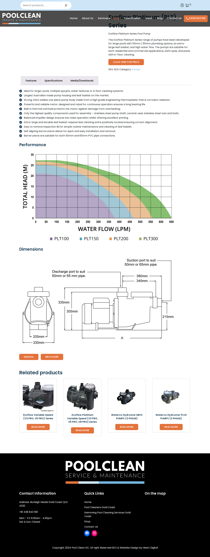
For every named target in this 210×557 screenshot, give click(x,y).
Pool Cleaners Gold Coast (99, 507)
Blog (160, 18)
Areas (149, 18)
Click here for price (126, 62)
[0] (187, 5)
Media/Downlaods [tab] (82, 80)
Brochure (52, 357)
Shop (116, 18)
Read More (38, 427)
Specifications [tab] (54, 80)
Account (182, 5)
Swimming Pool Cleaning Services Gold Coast (107, 514)
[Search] (65, 5)
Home (73, 18)
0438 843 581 (197, 18)
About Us (87, 18)
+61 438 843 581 (28, 512)
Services (103, 18)
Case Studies (132, 18)
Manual (29, 357)
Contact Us (174, 18)
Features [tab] (31, 80)
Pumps (136, 69)
